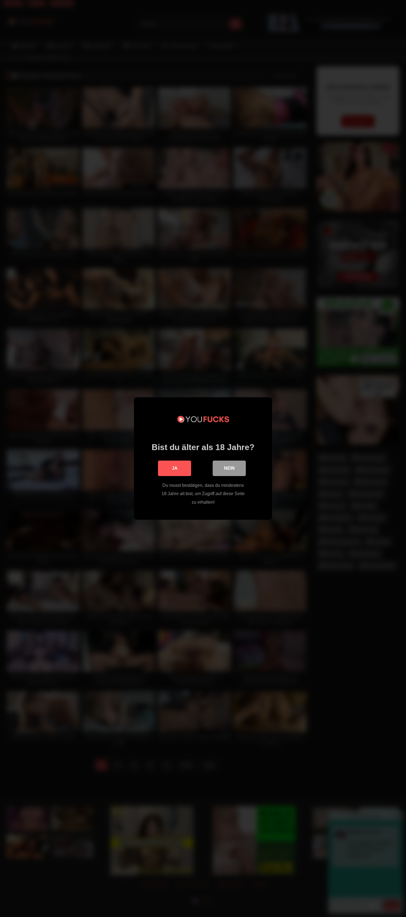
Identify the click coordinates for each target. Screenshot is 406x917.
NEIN (229, 468)
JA (175, 468)
